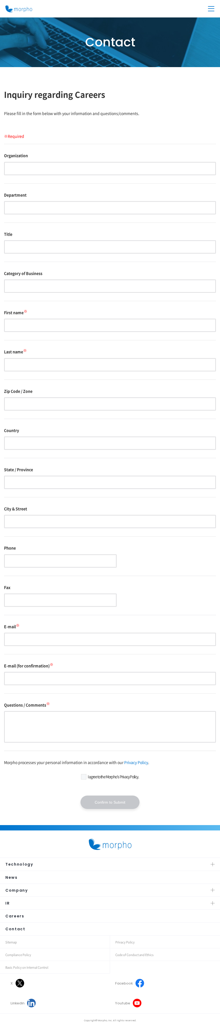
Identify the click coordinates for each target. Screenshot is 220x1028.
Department (15, 195)
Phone (10, 548)
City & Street (15, 508)
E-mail (12, 626)
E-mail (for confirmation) (28, 665)
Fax (7, 587)
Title (8, 234)
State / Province (18, 469)
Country (11, 430)
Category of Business (23, 273)
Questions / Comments (27, 705)
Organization (16, 155)
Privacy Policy (136, 762)
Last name (15, 351)
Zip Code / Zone (18, 391)
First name (15, 312)
